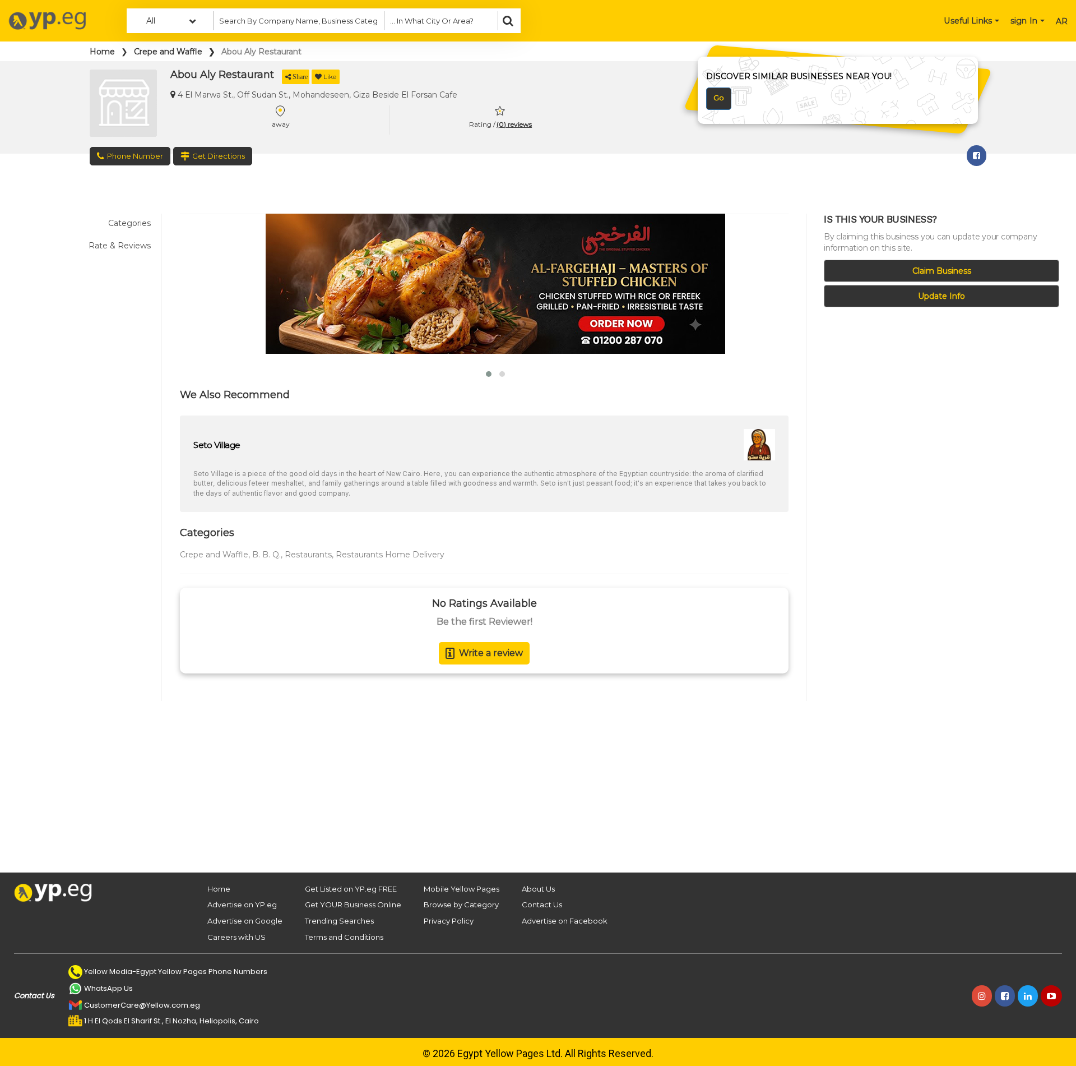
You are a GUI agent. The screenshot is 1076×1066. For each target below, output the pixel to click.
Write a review (491, 653)
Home (102, 52)
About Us (538, 888)
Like (329, 76)
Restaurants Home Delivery (390, 555)
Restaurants (308, 555)
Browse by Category (461, 904)
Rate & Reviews (120, 246)
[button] (488, 374)
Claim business (941, 271)
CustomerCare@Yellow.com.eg (142, 1005)
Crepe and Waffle (168, 52)
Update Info (941, 296)
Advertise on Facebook (564, 920)
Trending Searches (339, 920)
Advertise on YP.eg (242, 904)
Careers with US (236, 937)
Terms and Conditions (344, 937)
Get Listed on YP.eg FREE (351, 888)
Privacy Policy (449, 920)
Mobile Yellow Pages (461, 888)
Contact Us (542, 904)
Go (718, 97)
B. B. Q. (266, 555)
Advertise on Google (244, 920)
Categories (129, 223)
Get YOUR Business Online (353, 904)
